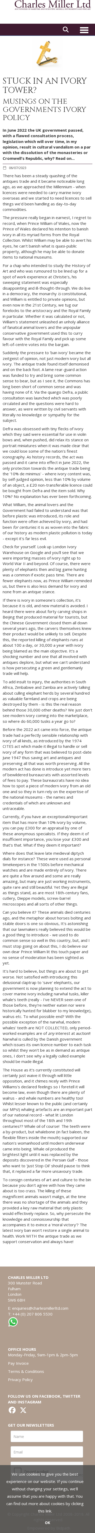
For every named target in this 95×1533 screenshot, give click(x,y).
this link (44, 1511)
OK (47, 1522)
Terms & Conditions (26, 1371)
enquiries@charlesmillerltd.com (40, 1308)
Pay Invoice (18, 1363)
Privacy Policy (20, 1379)
